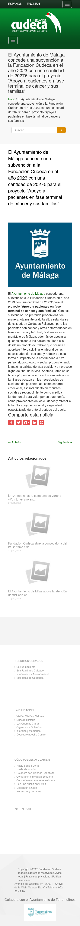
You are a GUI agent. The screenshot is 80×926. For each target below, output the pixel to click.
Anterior (14, 442)
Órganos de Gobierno (29, 727)
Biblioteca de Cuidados (30, 677)
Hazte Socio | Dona (27, 765)
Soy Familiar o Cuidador (30, 670)
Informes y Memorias (28, 730)
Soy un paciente (25, 666)
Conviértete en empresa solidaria (35, 780)
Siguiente (65, 442)
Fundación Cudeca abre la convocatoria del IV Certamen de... (37, 545)
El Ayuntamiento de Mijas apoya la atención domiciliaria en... (37, 593)
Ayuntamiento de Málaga (28, 293)
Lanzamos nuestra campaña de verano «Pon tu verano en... (34, 497)
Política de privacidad (37, 876)
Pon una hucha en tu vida (31, 784)
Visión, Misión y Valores (30, 716)
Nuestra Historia (25, 720)
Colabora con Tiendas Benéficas (35, 773)
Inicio (11, 99)
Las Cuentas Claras (27, 723)
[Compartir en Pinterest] (41, 422)
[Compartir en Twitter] (18, 422)
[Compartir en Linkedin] (34, 422)
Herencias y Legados (28, 791)
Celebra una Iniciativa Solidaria (34, 776)
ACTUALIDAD (23, 809)
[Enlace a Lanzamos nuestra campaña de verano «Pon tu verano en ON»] (38, 476)
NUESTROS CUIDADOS (29, 660)
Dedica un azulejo (27, 787)
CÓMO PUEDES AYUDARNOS (33, 759)
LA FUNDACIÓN (24, 710)
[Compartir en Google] (26, 422)
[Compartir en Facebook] (11, 422)
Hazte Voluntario (26, 769)
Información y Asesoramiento (33, 674)
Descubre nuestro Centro (31, 734)
